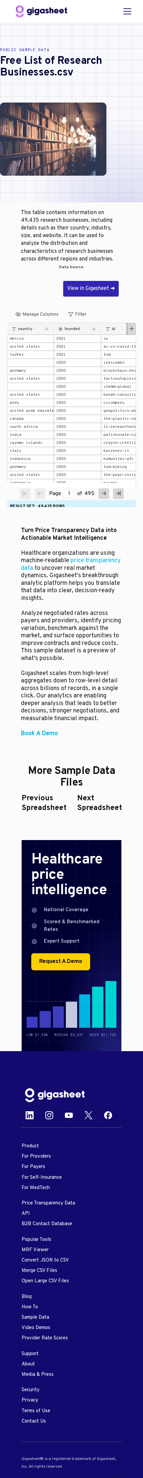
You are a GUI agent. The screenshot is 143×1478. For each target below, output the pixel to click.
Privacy (30, 1400)
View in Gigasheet (91, 288)
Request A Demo (60, 961)
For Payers (33, 1167)
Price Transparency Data (48, 1203)
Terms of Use (36, 1411)
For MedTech (36, 1188)
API (26, 1213)
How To (30, 1307)
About (28, 1364)
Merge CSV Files (39, 1271)
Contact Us (34, 1421)
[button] (126, 11)
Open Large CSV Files (45, 1281)
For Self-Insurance (42, 1177)
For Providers (36, 1156)
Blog (27, 1297)
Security (31, 1390)
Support (30, 1354)
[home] (42, 11)
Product (30, 1146)
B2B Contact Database (47, 1224)
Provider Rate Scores (45, 1338)
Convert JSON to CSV (45, 1260)
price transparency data (71, 564)
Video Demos (36, 1328)
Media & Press (38, 1374)
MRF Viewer (35, 1250)
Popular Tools (36, 1240)
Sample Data (35, 1317)
